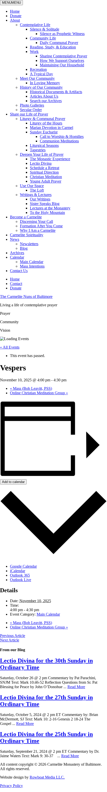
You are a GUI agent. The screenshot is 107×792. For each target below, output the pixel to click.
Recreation (38, 69)
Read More (76, 687)
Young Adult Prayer (45, 181)
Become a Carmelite (26, 217)
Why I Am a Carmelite (37, 230)
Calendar (17, 257)
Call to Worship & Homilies (62, 136)
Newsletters (29, 244)
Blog (24, 248)
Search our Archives (46, 101)
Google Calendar (23, 566)
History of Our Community (41, 87)
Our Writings (40, 199)
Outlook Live (20, 580)
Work (34, 51)
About (15, 20)
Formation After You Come (41, 226)
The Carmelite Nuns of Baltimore (26, 296)
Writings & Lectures (36, 195)
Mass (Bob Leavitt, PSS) (31, 388)
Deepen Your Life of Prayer (41, 154)
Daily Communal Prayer (59, 42)
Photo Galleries (32, 105)
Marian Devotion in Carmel (51, 127)
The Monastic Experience (50, 159)
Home (15, 11)
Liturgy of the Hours (46, 123)
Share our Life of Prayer (29, 114)
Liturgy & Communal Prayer (42, 119)
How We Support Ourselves (62, 60)
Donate (15, 16)
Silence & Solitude (44, 29)
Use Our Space (32, 186)
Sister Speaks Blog (44, 203)
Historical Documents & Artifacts (56, 92)
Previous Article (12, 636)
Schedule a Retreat (44, 168)
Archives (17, 253)
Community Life (43, 38)
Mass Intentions (32, 266)
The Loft (37, 190)
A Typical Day (41, 74)
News (14, 239)
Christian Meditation (46, 177)
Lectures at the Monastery (50, 208)
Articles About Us (44, 96)
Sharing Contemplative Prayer (63, 56)
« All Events (9, 347)
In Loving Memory (45, 83)
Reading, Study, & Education (53, 47)
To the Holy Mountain (47, 212)
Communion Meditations (59, 141)
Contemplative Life (35, 25)
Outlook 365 (20, 575)
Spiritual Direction (44, 172)
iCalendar (17, 571)
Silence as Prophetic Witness (62, 34)
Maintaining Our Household (62, 65)
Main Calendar (31, 262)
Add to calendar (13, 482)
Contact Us (19, 271)
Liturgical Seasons (44, 145)
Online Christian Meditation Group (39, 393)
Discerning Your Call (36, 221)
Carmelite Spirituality (26, 235)
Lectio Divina (41, 163)
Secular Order (31, 110)
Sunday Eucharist (43, 132)
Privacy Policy (11, 786)
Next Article (9, 640)
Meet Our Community (37, 78)
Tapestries (38, 150)
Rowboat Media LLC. (47, 777)
